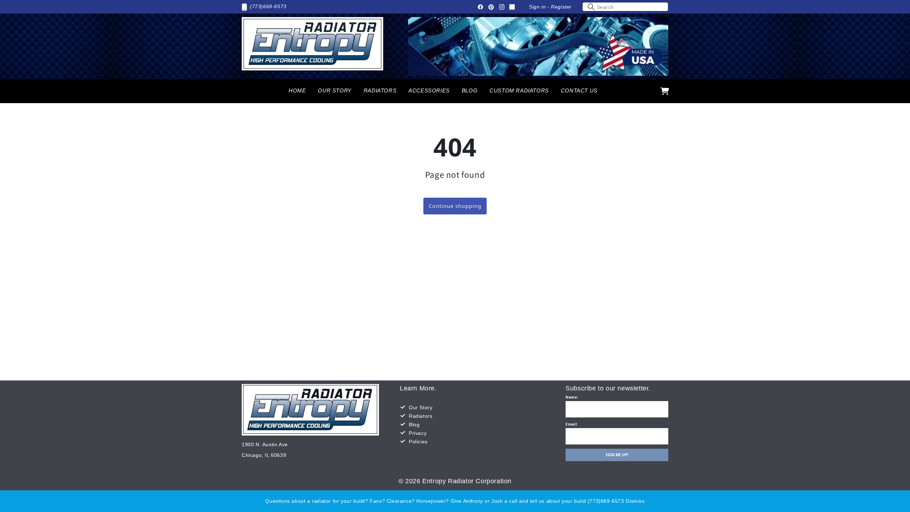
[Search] (591, 6)
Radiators (420, 416)
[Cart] (665, 91)
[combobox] (625, 6)
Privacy (418, 433)
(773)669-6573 (268, 6)
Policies (418, 441)
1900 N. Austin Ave (265, 444)
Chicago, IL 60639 (264, 455)
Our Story (420, 407)
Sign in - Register (550, 7)
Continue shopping (455, 205)
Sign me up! (617, 454)
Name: (572, 397)
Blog (414, 424)
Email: (572, 424)
